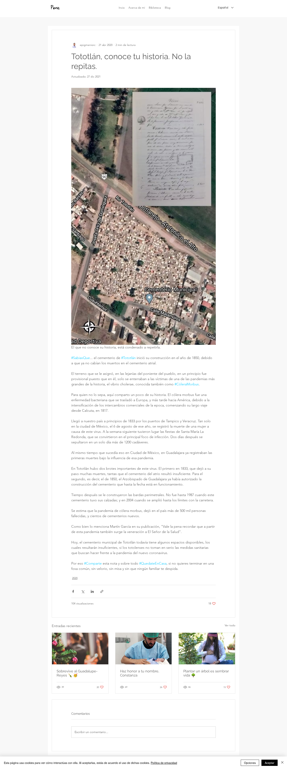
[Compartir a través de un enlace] (102, 591)
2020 (75, 578)
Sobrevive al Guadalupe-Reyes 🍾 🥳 (77, 673)
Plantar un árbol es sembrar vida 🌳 (206, 673)
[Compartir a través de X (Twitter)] (83, 591)
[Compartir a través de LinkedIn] (92, 591)
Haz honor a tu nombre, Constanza (139, 673)
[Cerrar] (282, 763)
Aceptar (269, 763)
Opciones (250, 763)
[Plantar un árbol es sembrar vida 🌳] (207, 648)
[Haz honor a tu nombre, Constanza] (143, 648)
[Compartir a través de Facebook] (73, 591)
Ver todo (230, 625)
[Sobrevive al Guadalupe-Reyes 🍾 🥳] (80, 648)
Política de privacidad (164, 763)
